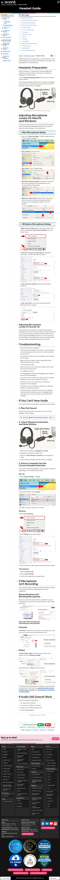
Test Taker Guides (6, 34)
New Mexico (50, 801)
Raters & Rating (50, 760)
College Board (50, 785)
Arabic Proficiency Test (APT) (7, 789)
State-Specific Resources (20, 785)
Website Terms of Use (32, 869)
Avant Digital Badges (22, 753)
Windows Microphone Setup (29, 25)
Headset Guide (8, 25)
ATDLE (48, 779)
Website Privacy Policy (37, 788)
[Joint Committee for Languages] (30, 861)
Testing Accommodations (36, 807)
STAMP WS (43, 730)
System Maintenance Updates (22, 794)
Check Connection (27, 34)
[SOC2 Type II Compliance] (16, 846)
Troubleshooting (26, 27)
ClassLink (19, 803)
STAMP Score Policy (36, 790)
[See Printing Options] (54, 55)
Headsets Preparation (27, 18)
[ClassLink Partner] (44, 846)
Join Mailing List (35, 757)
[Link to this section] (18, 68)
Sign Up (55, 739)
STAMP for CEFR (6, 760)
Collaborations (50, 771)
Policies (33, 785)
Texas (48, 803)
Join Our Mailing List (48, 828)
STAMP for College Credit (21, 750)
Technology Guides (11, 4)
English (54, 878)
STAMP (4, 749)
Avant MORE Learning (37, 777)
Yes (41, 724)
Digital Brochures (21, 788)
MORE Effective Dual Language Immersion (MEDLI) (37, 781)
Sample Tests (7, 60)
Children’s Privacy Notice (36, 814)
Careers (49, 757)
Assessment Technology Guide (7, 22)
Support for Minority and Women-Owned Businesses (37, 798)
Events (18, 791)
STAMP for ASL (31, 727)
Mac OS (24, 36)
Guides (3, 4)
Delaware (49, 798)
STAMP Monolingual (26, 730)
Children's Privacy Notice (38, 873)
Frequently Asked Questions (6, 57)
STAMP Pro (35, 730)
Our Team (49, 751)
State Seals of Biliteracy (20, 756)
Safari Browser (26, 48)
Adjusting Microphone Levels (29, 20)
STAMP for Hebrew (7, 774)
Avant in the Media (36, 754)
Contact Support (28, 834)
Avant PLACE (6, 779)
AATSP (48, 777)
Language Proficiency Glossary (22, 781)
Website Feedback (51, 765)
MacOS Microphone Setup (28, 22)
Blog (33, 749)
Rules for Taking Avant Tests (36, 794)
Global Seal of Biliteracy (20, 760)
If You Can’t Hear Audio (28, 30)
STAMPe (5, 757)
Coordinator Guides (6, 31)
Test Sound (25, 32)
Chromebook (26, 41)
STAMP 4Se (23, 727)
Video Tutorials (21, 777)
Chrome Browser (27, 45)
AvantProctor (6, 51)
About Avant (49, 749)
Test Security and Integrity (36, 803)
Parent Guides (7, 37)
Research (34, 768)
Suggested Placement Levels (6, 45)
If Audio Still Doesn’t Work (28, 50)
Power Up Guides (5, 48)
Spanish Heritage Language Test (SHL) (8, 785)
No (49, 724)
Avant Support (29, 710)
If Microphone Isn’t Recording (29, 43)
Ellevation (19, 806)
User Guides (20, 772)
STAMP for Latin (41, 727)
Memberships (50, 791)
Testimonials (50, 754)
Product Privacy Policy (37, 810)
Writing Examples (21, 775)
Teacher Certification (22, 763)
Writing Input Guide (7, 28)
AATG (48, 774)
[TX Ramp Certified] (16, 861)
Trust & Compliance (51, 762)
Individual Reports (36, 766)
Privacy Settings (6, 878)
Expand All (11, 15)
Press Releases (35, 751)
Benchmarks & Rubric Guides (7, 40)
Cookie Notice (47, 869)
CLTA (48, 782)
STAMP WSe (50, 730)
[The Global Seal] (30, 846)
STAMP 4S (5, 751)
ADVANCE (5, 53)
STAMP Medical (51, 727)
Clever (19, 800)
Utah (48, 806)
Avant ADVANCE (36, 774)
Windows (25, 39)
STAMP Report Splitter (8, 801)
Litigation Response (36, 760)
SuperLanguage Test (8, 782)
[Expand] (2, 18)
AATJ (48, 788)
